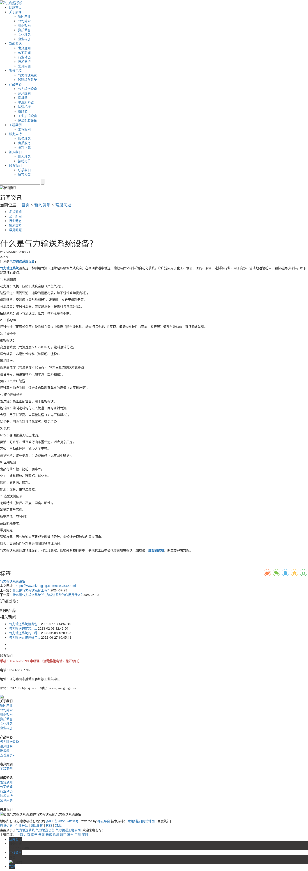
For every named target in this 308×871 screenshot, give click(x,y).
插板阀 (23, 97)
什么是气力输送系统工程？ (32, 590)
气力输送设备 (27, 88)
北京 (27, 834)
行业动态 (24, 57)
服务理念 (24, 138)
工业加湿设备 (27, 115)
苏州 (70, 834)
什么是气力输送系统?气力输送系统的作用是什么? (48, 594)
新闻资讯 (42, 205)
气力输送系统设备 (12, 581)
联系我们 (24, 170)
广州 (77, 834)
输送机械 (24, 106)
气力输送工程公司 (68, 830)
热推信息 (6, 825)
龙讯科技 (134, 821)
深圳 (85, 834)
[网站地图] (148, 821)
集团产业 (24, 16)
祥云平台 (103, 821)
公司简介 (24, 21)
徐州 (56, 834)
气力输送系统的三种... (24, 632)
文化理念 (24, 34)
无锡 (49, 834)
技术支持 (24, 61)
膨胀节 (23, 111)
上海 (20, 834)
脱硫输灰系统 (27, 79)
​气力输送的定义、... (23, 628)
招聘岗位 (24, 161)
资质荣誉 (24, 30)
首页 (25, 205)
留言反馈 (24, 174)
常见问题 (24, 66)
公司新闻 (24, 52)
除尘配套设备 (27, 120)
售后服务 (24, 142)
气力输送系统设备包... (24, 623)
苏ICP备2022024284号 (62, 821)
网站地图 (37, 825)
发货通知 (24, 48)
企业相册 (24, 39)
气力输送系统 (27, 75)
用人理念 (24, 156)
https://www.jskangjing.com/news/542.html (46, 585)
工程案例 (24, 129)
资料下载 (24, 147)
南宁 (34, 834)
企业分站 (21, 825)
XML (58, 825)
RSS (49, 825)
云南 (41, 834)
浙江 (63, 834)
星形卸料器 (26, 102)
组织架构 (24, 25)
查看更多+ (7, 755)
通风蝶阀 (24, 93)
